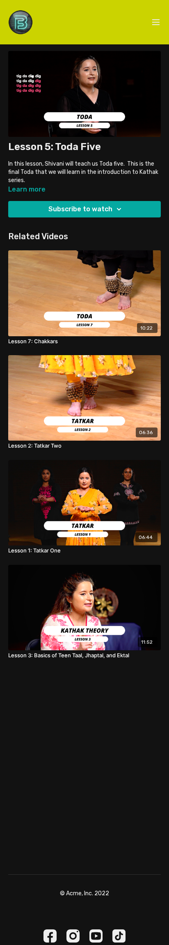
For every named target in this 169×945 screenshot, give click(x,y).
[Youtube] (96, 936)
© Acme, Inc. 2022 (84, 893)
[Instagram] (73, 936)
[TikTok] (119, 936)
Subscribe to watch (80, 209)
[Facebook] (50, 936)
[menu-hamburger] (156, 22)
